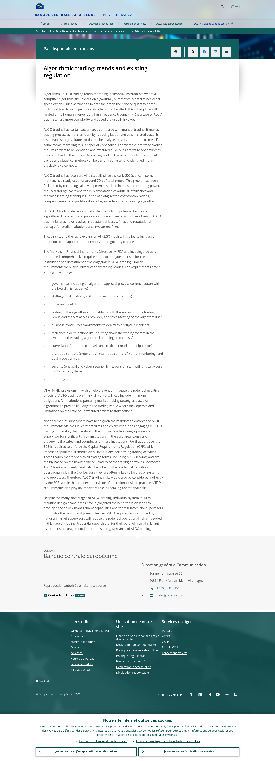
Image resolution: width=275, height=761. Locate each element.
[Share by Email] (226, 52)
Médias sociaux (81, 670)
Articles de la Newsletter (148, 31)
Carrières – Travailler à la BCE (90, 631)
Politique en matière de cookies (137, 650)
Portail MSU (170, 647)
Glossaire (77, 636)
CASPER (167, 642)
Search (222, 7)
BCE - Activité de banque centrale (211, 24)
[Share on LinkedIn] (215, 52)
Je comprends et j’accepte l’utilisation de (86, 751)
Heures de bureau (83, 658)
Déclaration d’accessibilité (133, 667)
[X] (191, 694)
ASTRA (166, 636)
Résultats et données (134, 24)
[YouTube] (218, 694)
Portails (167, 631)
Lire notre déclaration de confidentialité (103, 741)
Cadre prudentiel (70, 24)
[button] (228, 6)
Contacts (76, 647)
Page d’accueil (43, 31)
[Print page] (176, 52)
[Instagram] (209, 694)
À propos (46, 24)
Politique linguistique (130, 656)
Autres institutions (83, 642)
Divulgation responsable (132, 672)
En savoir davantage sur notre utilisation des (168, 741)
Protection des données (132, 661)
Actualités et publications (170, 24)
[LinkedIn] (200, 694)
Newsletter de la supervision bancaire (109, 31)
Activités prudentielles (101, 24)
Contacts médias (61, 595)
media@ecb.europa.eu (170, 595)
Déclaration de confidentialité (136, 645)
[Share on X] (193, 52)
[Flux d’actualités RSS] (235, 694)
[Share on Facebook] (204, 52)
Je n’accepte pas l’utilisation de (189, 751)
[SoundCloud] (226, 694)
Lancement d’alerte (174, 653)
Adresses (77, 653)
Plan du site (44, 681)
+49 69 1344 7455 (167, 588)
